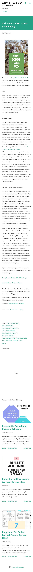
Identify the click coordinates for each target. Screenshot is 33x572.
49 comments (12, 557)
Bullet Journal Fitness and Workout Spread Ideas (15, 480)
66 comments (12, 501)
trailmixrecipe (7, 340)
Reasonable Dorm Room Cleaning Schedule (14, 427)
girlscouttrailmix (8, 331)
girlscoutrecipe (7, 326)
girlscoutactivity (13, 323)
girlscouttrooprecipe (10, 333)
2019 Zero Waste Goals (21, 78)
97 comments (12, 448)
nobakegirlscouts (8, 338)
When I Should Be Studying (12, 4)
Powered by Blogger (17, 567)
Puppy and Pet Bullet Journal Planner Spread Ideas (14, 535)
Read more (27, 448)
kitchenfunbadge (8, 335)
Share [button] (4, 343)
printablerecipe (21, 338)
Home (5, 11)
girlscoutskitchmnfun (10, 328)
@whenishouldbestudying (16, 303)
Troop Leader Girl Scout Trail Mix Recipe (14, 278)
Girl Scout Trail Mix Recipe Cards (12, 283)
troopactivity (18, 340)
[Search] (26, 3)
